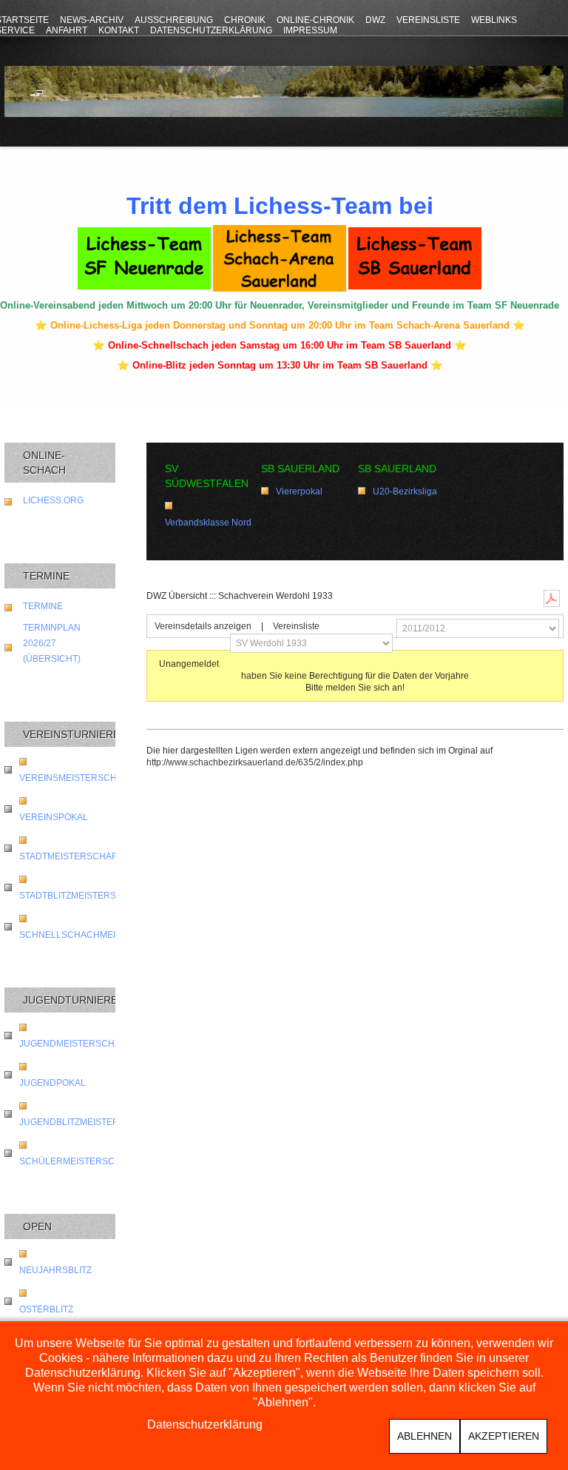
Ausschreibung (174, 20)
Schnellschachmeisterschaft (97, 935)
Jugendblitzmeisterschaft (87, 1122)
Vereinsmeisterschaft (76, 778)
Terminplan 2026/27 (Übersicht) (52, 643)
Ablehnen (424, 1436)
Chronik (245, 20)
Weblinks (494, 20)
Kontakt (118, 30)
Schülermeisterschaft (78, 1161)
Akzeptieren (503, 1436)
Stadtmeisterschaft (70, 856)
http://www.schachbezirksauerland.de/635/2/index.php (254, 762)
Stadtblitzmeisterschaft (82, 895)
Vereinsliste (428, 20)
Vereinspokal (53, 817)
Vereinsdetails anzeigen (203, 626)
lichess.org (53, 500)
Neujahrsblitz (55, 1270)
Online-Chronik (315, 20)
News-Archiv (92, 20)
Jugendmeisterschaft (75, 1043)
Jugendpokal (52, 1083)
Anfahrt (66, 30)
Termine (43, 606)
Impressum (310, 30)
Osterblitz (46, 1309)
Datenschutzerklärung (211, 30)
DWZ (375, 20)
